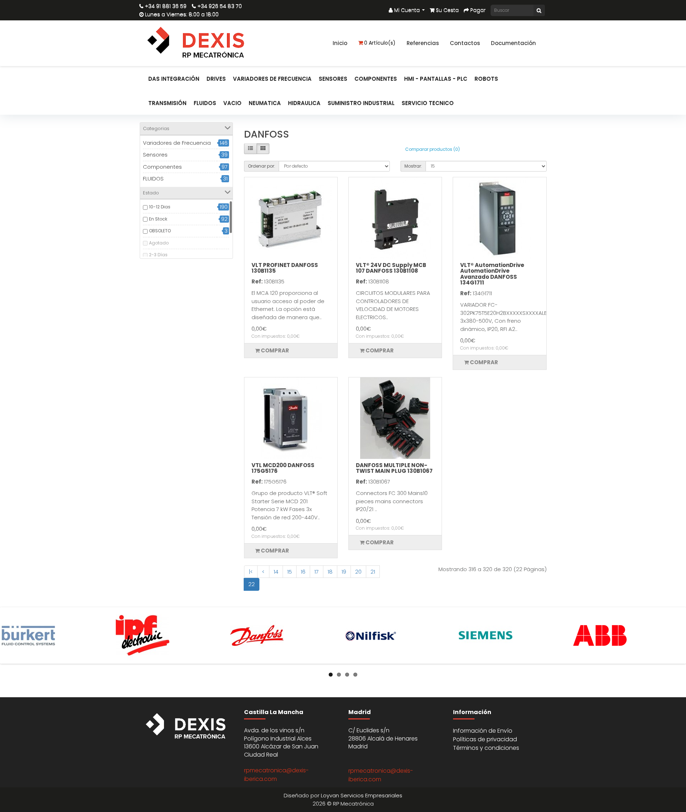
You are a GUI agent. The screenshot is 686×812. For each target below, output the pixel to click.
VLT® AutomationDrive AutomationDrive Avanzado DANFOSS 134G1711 (492, 274)
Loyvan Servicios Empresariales (361, 795)
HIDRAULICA (304, 103)
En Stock (158, 219)
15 (289, 571)
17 (316, 571)
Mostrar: (413, 166)
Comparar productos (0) (432, 149)
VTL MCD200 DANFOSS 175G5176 (283, 468)
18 (330, 571)
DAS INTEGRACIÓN (173, 79)
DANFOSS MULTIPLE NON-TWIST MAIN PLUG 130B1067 (394, 468)
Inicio (340, 43)
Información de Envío (482, 731)
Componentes (375, 79)
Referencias (423, 43)
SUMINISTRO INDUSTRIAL (361, 103)
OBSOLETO (160, 231)
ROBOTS (486, 79)
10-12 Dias (159, 207)
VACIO (232, 103)
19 (344, 571)
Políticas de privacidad (485, 739)
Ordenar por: (261, 166)
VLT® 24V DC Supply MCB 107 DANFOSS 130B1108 (391, 268)
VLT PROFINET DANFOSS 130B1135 (285, 268)
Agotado (159, 243)
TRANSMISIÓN (167, 103)
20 (358, 571)
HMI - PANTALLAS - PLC (435, 79)
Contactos (465, 43)
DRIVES (216, 79)
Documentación (513, 43)
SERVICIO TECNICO (428, 103)
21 (373, 571)
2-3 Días (158, 255)
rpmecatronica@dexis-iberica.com (276, 774)
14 (276, 571)
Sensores (333, 79)
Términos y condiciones (486, 748)
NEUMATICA (265, 103)
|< (251, 571)
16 (303, 571)
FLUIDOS (205, 103)
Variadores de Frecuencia (272, 79)
